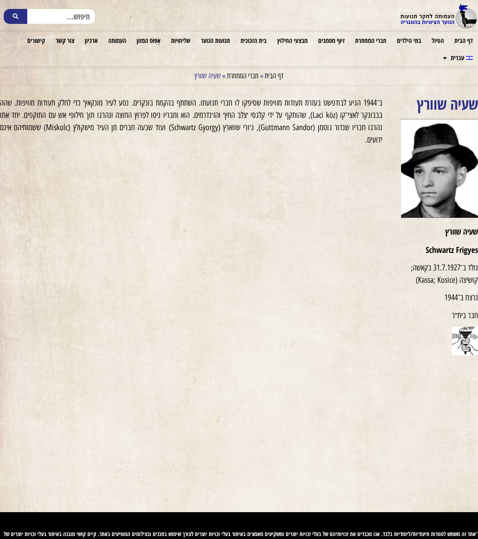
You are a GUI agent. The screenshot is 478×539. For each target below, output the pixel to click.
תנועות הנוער (215, 40)
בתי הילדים (409, 40)
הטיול (438, 40)
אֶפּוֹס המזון (149, 40)
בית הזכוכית (253, 40)
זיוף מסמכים (331, 40)
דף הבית (463, 40)
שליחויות (180, 40)
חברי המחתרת (371, 40)
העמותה (117, 40)
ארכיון (91, 40)
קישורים (36, 40)
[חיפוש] (15, 16)
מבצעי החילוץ (292, 40)
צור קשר (65, 40)
